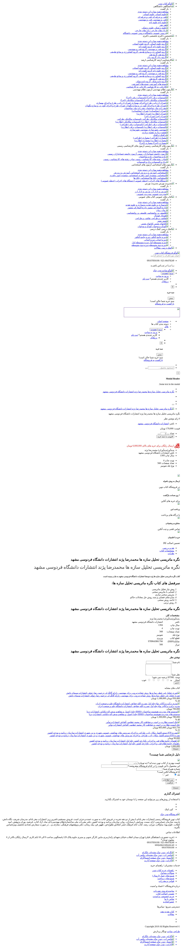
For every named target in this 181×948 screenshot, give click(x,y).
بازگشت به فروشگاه (164, 304)
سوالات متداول (167, 873)
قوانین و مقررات (166, 881)
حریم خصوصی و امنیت (163, 896)
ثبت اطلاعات (168, 780)
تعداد (172, 433)
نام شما (176, 662)
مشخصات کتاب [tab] (167, 551)
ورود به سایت (162, 276)
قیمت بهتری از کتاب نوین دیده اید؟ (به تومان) (159, 763)
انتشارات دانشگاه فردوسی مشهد (153, 423)
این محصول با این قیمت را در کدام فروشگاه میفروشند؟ (154, 766)
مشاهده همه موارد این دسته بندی (153, 11)
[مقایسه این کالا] (173, 404)
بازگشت (170, 783)
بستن (171, 298)
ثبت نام (146, 279)
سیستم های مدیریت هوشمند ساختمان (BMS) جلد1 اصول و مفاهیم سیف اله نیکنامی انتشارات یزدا (134, 714)
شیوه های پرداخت (166, 878)
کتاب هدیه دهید (167, 911)
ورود (171, 273)
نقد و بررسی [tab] (168, 548)
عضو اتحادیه (168, 902)
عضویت (165, 273)
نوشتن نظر (169, 418)
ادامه (177, 683)
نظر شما (176, 674)
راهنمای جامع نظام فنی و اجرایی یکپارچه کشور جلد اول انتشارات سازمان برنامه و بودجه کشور (135, 743)
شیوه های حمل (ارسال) (163, 876)
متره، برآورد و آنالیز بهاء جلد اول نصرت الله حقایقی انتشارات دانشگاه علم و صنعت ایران (139, 706)
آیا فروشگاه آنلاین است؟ (168, 772)
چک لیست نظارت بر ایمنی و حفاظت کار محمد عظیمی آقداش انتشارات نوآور (144, 725)
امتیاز (177, 680)
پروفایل (165, 281)
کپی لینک (169, 809)
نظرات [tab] (171, 553)
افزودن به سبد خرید (165, 437)
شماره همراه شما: (171, 769)
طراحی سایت (173, 931)
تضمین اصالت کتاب (165, 893)
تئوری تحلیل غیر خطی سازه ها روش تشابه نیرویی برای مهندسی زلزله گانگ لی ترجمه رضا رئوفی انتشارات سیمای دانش (124, 695)
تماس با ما (169, 899)
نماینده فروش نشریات (163, 891)
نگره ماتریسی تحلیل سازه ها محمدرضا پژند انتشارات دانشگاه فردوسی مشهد (138, 391)
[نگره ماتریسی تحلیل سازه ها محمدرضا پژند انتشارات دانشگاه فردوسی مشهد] (137, 409)
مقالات (171, 914)
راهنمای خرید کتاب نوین (163, 870)
